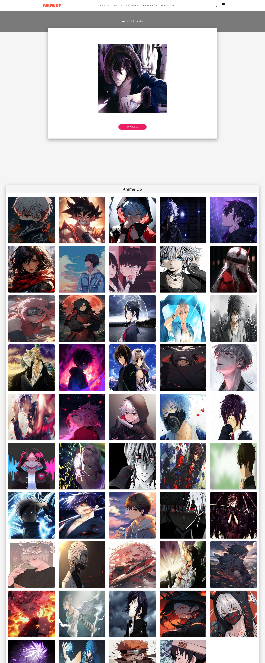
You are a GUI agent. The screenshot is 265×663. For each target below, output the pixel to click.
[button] (215, 5)
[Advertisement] (132, 159)
